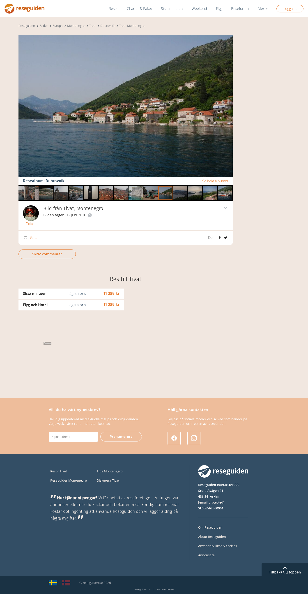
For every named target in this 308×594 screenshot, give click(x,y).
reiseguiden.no (142, 589)
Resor (113, 9)
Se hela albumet (215, 181)
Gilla (33, 238)
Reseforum (240, 9)
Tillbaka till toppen (285, 572)
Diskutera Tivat (108, 481)
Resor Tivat (58, 471)
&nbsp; (30, 187)
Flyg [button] (219, 9)
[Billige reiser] (66, 582)
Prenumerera (121, 437)
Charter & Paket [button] (139, 9)
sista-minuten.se (165, 589)
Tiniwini (31, 224)
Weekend (199, 9)
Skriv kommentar (47, 254)
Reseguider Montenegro (68, 481)
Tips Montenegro (109, 471)
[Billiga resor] (53, 582)
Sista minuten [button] (172, 9)
